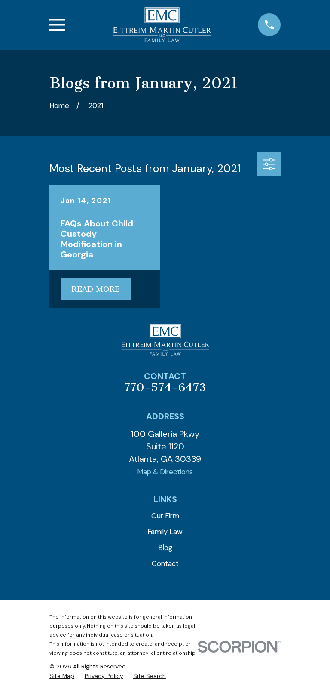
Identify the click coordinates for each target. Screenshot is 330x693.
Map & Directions (165, 471)
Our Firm (165, 515)
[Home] (162, 24)
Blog (165, 547)
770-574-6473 (165, 387)
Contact (165, 563)
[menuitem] (61, 676)
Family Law (165, 531)
